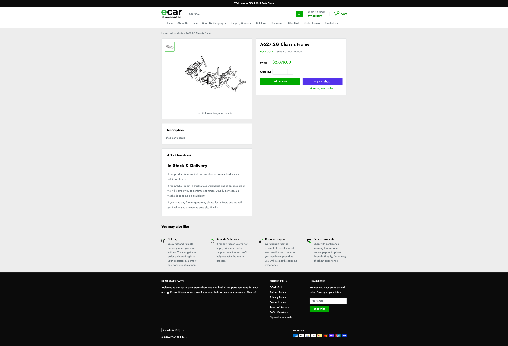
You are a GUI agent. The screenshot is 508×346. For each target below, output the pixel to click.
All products (176, 33)
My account (315, 16)
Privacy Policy (278, 297)
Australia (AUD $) (171, 330)
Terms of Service (279, 307)
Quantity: (265, 72)
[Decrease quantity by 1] (275, 72)
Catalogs (261, 23)
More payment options (322, 88)
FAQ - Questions (279, 312)
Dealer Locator (312, 23)
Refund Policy (278, 292)
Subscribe (319, 309)
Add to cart (280, 81)
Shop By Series (239, 23)
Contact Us (331, 23)
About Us (182, 23)
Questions (276, 23)
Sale (195, 23)
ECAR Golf (293, 23)
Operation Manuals (281, 317)
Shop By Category (212, 23)
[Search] (299, 14)
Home (169, 23)
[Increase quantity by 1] (290, 72)
